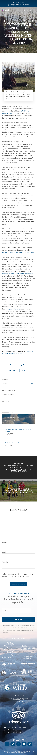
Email (4, 552)
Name (5, 542)
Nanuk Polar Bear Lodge (16, 730)
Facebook (5, 252)
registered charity (13, 309)
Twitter (12, 252)
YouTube (30, 252)
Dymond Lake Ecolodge (16, 732)
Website (5, 562)
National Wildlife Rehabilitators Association (17, 274)
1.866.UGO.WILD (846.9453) (19, 698)
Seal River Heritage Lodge (17, 727)
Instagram (19, 252)
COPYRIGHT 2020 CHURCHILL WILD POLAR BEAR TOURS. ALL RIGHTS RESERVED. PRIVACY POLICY (18, 752)
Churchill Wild (13, 47)
